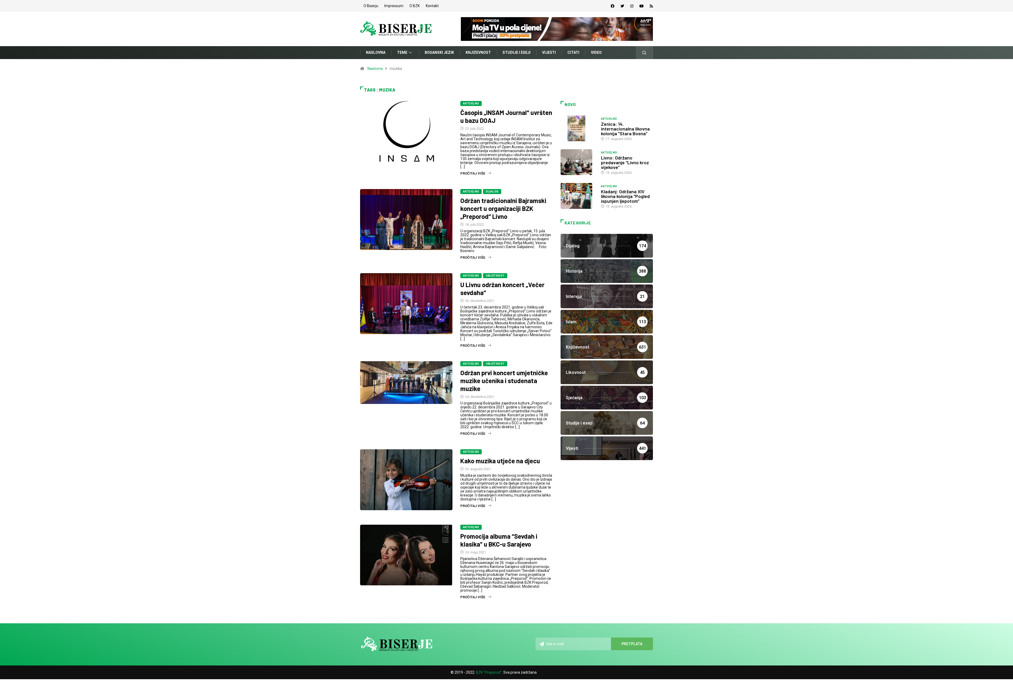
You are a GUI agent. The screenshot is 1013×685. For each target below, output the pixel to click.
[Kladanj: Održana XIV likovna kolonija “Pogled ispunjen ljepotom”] (578, 196)
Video (596, 52)
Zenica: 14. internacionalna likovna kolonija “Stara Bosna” (625, 128)
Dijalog (492, 191)
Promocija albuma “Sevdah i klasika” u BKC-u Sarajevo (498, 540)
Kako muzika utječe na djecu (500, 461)
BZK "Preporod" (489, 672)
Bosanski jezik (439, 52)
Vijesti (549, 52)
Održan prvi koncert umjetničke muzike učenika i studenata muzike (504, 380)
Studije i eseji (517, 52)
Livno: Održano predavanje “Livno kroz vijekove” (625, 162)
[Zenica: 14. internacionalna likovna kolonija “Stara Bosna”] (578, 128)
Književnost (478, 52)
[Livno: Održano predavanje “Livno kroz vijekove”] (578, 162)
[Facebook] (612, 6)
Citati (573, 52)
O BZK (414, 6)
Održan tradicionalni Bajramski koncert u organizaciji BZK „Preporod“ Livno (503, 208)
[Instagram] (631, 6)
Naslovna (375, 52)
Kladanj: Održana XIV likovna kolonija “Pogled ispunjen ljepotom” (625, 196)
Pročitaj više (472, 173)
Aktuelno (471, 103)
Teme (402, 52)
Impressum (393, 6)
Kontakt (432, 6)
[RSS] (651, 6)
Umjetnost (495, 275)
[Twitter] (622, 6)
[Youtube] (641, 6)
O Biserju (371, 6)
